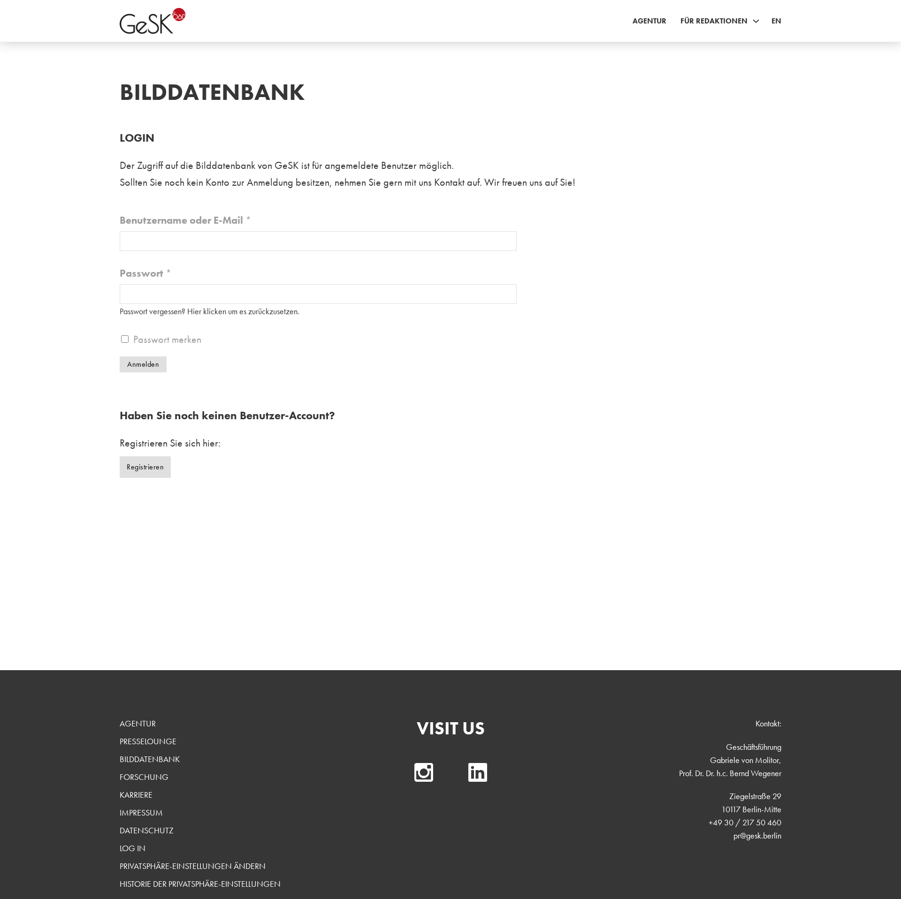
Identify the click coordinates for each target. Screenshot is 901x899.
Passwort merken (167, 339)
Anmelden (143, 364)
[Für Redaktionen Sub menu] (756, 21)
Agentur (649, 21)
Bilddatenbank (150, 759)
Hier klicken (206, 311)
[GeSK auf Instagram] (423, 772)
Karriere (136, 794)
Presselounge (148, 741)
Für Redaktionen (714, 21)
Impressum (141, 812)
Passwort (146, 273)
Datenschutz (147, 830)
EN (776, 21)
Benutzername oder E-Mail (186, 220)
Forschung (144, 776)
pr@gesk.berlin (757, 835)
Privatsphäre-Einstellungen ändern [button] (193, 866)
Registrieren (145, 467)
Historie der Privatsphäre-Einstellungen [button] (200, 883)
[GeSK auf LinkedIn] (477, 772)
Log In (132, 848)
